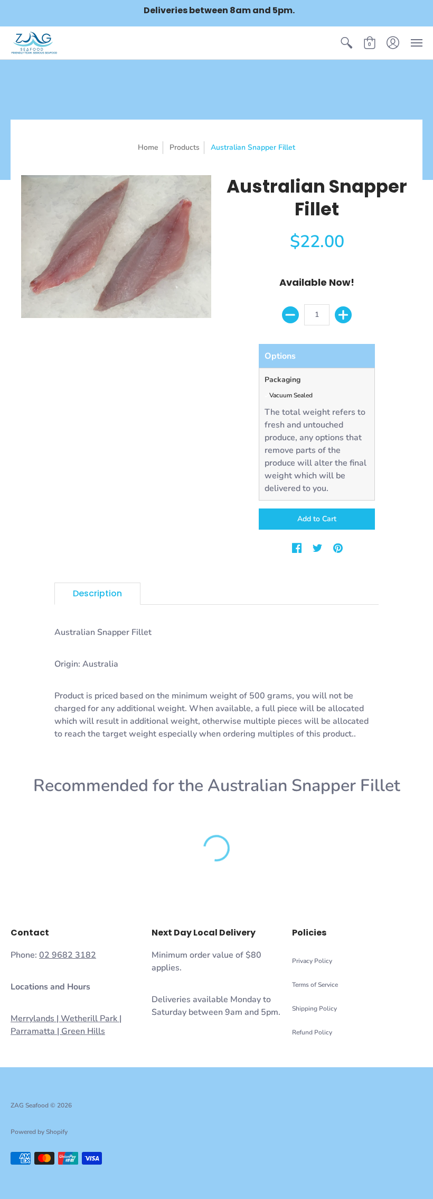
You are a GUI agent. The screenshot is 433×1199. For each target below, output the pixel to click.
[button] (346, 42)
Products (185, 147)
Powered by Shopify (39, 1132)
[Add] (343, 314)
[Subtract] (290, 314)
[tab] (97, 594)
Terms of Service (315, 984)
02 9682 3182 (67, 955)
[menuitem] (346, 42)
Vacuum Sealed (291, 395)
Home (148, 147)
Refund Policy (312, 1032)
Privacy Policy (312, 961)
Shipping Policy (314, 1008)
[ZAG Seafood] (34, 42)
